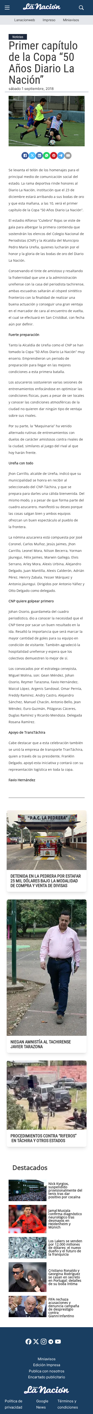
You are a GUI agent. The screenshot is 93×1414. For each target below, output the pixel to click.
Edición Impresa (46, 1365)
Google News (42, 1404)
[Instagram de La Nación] (43, 1343)
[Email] (68, 155)
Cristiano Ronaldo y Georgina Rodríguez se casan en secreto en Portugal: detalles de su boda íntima (64, 1277)
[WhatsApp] (46, 155)
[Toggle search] (81, 7)
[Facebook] (25, 155)
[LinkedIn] (39, 155)
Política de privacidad (13, 1404)
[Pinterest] (53, 155)
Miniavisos (71, 20)
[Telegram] (60, 155)
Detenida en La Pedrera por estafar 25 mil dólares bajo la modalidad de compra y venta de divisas (45, 881)
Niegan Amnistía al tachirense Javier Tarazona (40, 1044)
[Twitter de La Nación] (36, 1343)
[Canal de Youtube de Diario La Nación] (58, 1343)
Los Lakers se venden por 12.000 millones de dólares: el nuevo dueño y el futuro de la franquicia (65, 1248)
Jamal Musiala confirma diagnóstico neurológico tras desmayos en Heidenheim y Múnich (65, 1218)
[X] (32, 155)
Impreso (49, 20)
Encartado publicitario (46, 1377)
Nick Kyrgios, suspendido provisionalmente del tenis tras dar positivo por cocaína (65, 1190)
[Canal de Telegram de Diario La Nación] (50, 1343)
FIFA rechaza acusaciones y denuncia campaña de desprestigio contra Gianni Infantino (63, 1307)
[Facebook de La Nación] (28, 1343)
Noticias (17, 37)
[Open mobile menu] (7, 8)
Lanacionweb (24, 20)
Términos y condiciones (67, 1404)
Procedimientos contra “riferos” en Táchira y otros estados (43, 1138)
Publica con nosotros (46, 1371)
